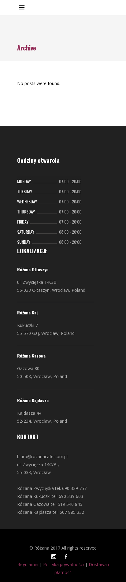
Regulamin (27, 564)
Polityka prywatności (63, 564)
